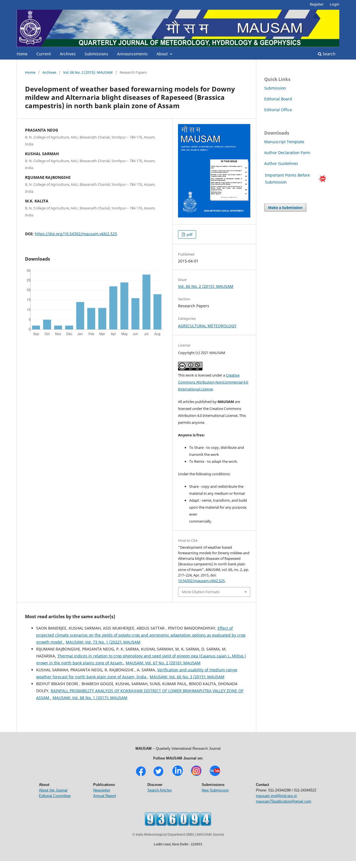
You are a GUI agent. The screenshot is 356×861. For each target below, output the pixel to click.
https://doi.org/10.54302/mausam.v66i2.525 (76, 233)
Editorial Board (278, 99)
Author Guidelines (281, 163)
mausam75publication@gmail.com (283, 801)
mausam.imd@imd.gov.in (276, 796)
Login (334, 4)
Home (22, 53)
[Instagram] (196, 775)
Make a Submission (285, 207)
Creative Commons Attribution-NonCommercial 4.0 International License (213, 382)
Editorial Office (278, 109)
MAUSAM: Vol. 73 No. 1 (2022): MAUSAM (103, 642)
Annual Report (104, 796)
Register (316, 4)
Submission (275, 88)
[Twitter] (158, 775)
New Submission (215, 790)
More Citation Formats (200, 591)
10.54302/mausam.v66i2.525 (201, 580)
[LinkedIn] (178, 775)
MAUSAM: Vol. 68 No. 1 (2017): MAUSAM (90, 697)
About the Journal (53, 790)
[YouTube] (215, 775)
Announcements (132, 53)
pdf (189, 234)
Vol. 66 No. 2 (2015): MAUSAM (88, 72)
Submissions (96, 53)
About (163, 53)
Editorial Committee (55, 796)
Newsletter (101, 790)
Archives (68, 53)
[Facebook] (140, 775)
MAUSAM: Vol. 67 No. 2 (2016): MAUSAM (163, 662)
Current (43, 53)
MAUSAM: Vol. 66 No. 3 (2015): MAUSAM (187, 676)
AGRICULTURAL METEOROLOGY (207, 325)
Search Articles (159, 790)
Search (328, 53)
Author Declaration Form (287, 152)
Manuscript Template (284, 141)
